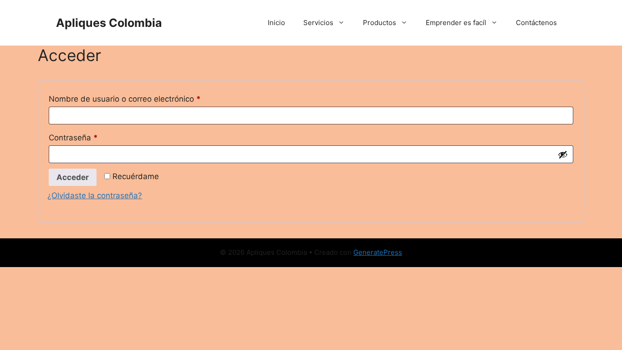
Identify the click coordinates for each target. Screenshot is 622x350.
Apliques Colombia (109, 23)
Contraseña (93, 137)
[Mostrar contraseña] (563, 154)
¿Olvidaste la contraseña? (94, 195)
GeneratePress (377, 252)
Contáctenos (536, 22)
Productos (379, 22)
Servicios (318, 22)
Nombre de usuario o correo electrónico (144, 98)
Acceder (72, 177)
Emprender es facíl (456, 22)
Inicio (276, 22)
